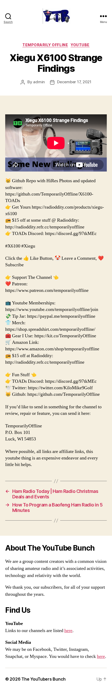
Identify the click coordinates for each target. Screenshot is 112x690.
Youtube (80, 45)
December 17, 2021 (74, 81)
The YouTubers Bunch (43, 679)
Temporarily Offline (45, 45)
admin (39, 81)
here (68, 631)
